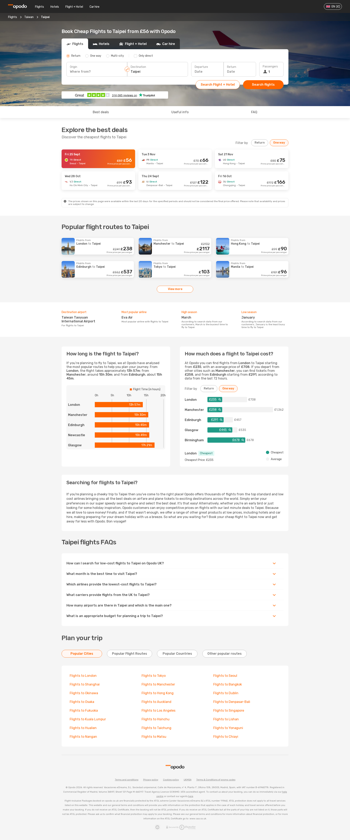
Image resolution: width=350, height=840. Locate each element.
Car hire (94, 7)
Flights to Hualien (83, 728)
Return (231, 67)
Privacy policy (150, 779)
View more (175, 289)
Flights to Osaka (82, 702)
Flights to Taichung (156, 728)
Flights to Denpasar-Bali (231, 702)
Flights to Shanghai (85, 684)
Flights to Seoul (225, 676)
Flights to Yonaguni (228, 728)
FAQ (254, 112)
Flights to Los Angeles (158, 710)
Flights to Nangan (83, 737)
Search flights (263, 84)
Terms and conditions (126, 779)
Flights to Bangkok (227, 684)
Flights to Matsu (154, 737)
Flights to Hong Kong (158, 693)
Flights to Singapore (228, 710)
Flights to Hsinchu (156, 719)
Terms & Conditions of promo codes (215, 779)
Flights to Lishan (226, 719)
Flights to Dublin (225, 693)
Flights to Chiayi (225, 737)
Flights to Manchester (158, 684)
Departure (201, 67)
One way (279, 142)
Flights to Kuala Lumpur (88, 719)
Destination (138, 67)
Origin (73, 67)
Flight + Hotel (74, 7)
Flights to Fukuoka (84, 710)
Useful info (180, 112)
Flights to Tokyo (154, 676)
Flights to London (83, 676)
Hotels (54, 7)
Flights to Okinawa (84, 693)
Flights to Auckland (156, 702)
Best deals (101, 112)
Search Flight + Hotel (218, 84)
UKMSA (187, 779)
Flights (39, 7)
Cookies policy (171, 779)
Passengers (270, 66)
